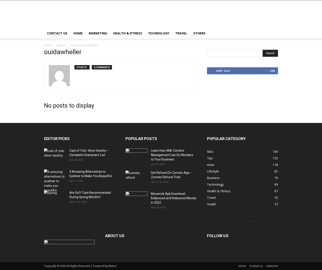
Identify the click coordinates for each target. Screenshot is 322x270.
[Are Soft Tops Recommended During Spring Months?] (55, 198)
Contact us (57, 33)
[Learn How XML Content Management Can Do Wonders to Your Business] (136, 156)
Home (78, 33)
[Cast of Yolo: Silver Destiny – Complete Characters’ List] (55, 156)
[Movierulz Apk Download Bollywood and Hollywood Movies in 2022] (136, 199)
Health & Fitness (127, 33)
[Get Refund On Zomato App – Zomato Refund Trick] (136, 178)
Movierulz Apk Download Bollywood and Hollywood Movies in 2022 (173, 198)
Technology (158, 33)
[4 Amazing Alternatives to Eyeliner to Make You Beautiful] (55, 180)
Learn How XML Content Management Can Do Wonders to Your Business (172, 155)
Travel (181, 33)
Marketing (98, 33)
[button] (272, 34)
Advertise (272, 266)
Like (272, 70)
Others (199, 33)
